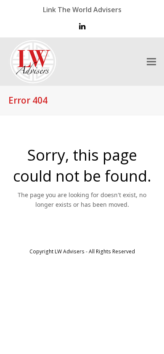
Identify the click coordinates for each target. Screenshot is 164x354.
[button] (151, 61)
